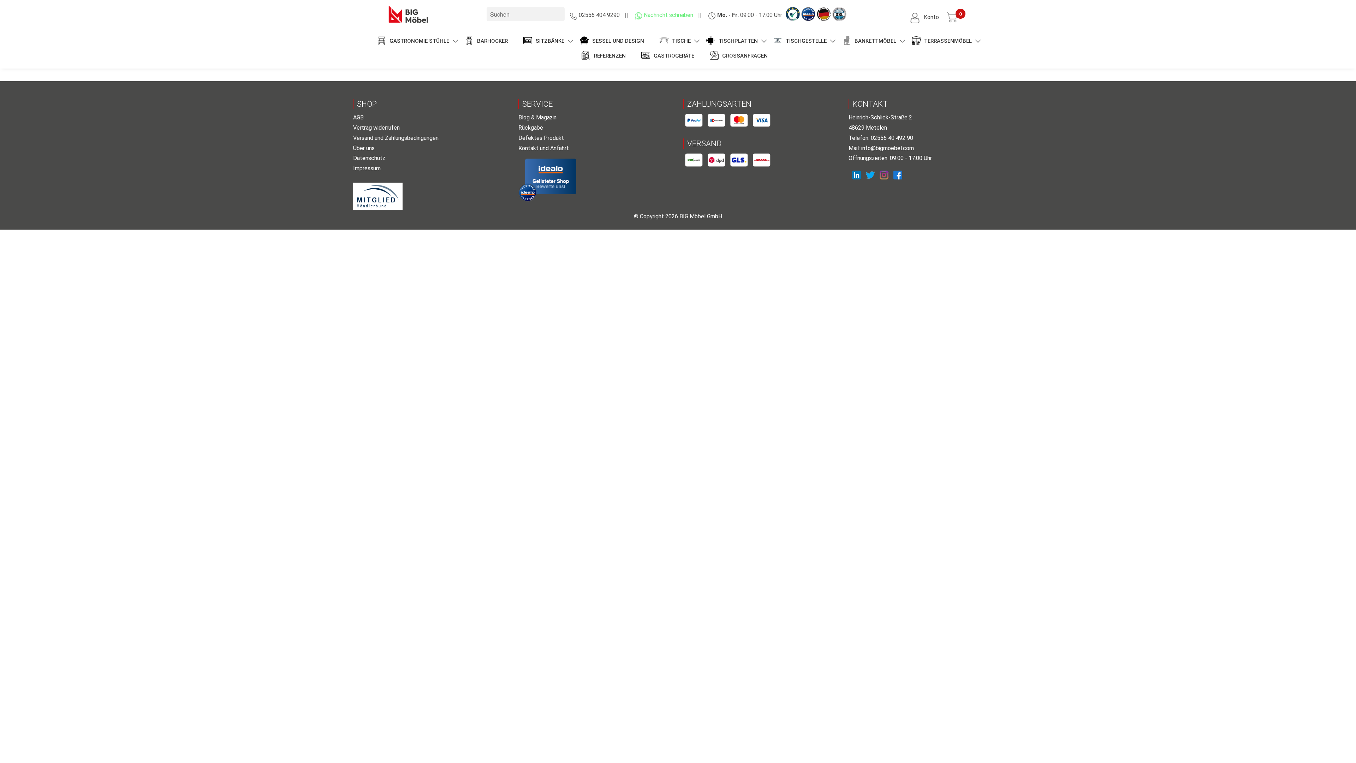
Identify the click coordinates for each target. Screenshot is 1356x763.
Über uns (364, 148)
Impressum (367, 168)
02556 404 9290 (599, 15)
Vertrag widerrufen (376, 127)
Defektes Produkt (541, 138)
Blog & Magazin (537, 117)
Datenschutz (369, 158)
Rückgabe (530, 127)
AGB (358, 117)
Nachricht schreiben (668, 15)
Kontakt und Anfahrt (543, 148)
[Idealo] (550, 176)
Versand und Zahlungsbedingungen (396, 138)
